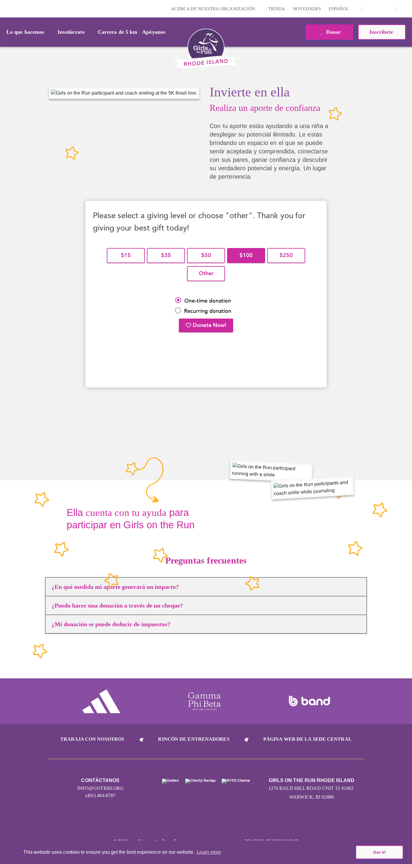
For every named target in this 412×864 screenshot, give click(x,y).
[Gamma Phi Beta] (204, 701)
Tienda (276, 8)
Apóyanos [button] (153, 32)
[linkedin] (379, 8)
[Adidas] (101, 701)
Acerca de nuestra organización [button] (213, 8)
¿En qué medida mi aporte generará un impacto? (115, 586)
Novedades (307, 8)
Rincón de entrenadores (193, 739)
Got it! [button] (379, 852)
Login (5, 8)
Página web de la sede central (307, 739)
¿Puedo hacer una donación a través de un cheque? (117, 605)
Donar (333, 32)
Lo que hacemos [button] (25, 32)
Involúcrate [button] (71, 32)
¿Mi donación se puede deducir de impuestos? (111, 624)
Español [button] (339, 8)
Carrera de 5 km (118, 32)
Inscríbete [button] (382, 32)
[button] (404, 8)
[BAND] (309, 701)
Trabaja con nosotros (92, 739)
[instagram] (370, 8)
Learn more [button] (209, 852)
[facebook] (388, 8)
